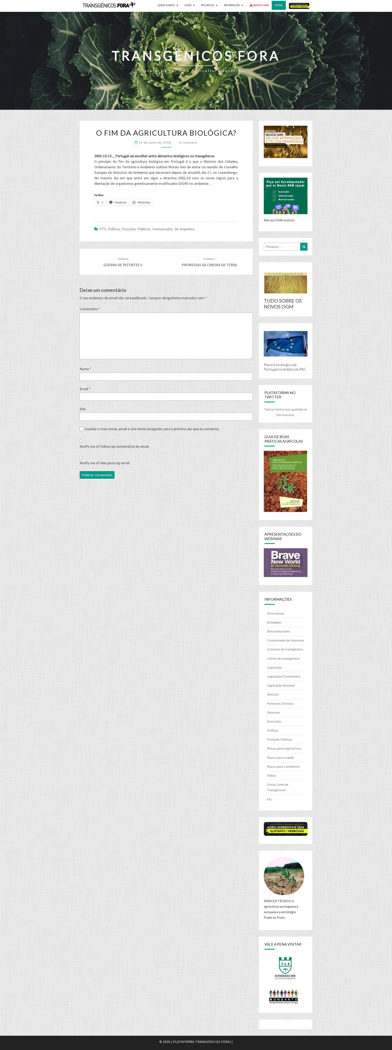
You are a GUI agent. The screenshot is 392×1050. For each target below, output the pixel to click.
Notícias (273, 694)
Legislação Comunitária (283, 676)
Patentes (273, 712)
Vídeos (271, 775)
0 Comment (188, 142)
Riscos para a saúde (280, 757)
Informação (232, 5)
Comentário (90, 309)
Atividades (274, 622)
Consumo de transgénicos (285, 649)
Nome (85, 369)
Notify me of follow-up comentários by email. (114, 446)
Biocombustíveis (278, 631)
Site (83, 408)
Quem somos (166, 5)
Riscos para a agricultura (284, 748)
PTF (103, 229)
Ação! (188, 5)
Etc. (269, 799)
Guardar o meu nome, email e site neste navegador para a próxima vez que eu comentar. (152, 428)
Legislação (274, 667)
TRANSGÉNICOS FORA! (213, 1042)
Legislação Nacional (281, 685)
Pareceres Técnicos (280, 703)
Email (85, 389)
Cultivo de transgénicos (283, 658)
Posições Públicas (136, 229)
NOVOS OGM (261, 5)
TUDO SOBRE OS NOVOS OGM (283, 303)
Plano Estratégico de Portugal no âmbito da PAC (285, 366)
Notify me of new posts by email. (105, 463)
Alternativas (275, 613)
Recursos (207, 5)
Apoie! (279, 5)
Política (114, 229)
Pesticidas (274, 721)
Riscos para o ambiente (283, 766)
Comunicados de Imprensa (173, 229)
